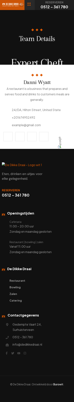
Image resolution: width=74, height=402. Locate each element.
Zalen (13, 293)
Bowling (15, 287)
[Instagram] (25, 353)
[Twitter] (13, 353)
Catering (15, 300)
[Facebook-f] (7, 353)
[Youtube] (19, 353)
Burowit (58, 384)
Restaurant (17, 280)
